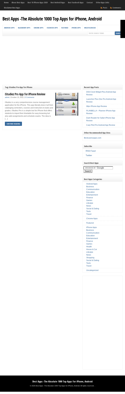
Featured (64, 28)
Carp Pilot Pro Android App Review (100, 125)
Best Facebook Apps (76, 2)
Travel (88, 214)
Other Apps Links (102, 2)
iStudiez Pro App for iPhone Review (25, 94)
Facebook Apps (52, 28)
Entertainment (92, 195)
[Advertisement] (63, 59)
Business (90, 187)
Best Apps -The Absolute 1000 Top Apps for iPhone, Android (52, 19)
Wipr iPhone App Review (96, 106)
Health (89, 247)
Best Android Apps (58, 2)
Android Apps (9, 28)
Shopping (90, 258)
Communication (92, 189)
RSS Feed (91, 151)
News (88, 206)
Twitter (89, 155)
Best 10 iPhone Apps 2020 (38, 2)
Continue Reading (13, 124)
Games (89, 200)
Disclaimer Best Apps (12, 7)
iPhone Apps (76, 28)
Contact (90, 2)
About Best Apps (18, 2)
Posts (105, 7)
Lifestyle (89, 203)
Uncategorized (90, 28)
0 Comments (29, 97)
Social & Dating (92, 209)
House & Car (91, 249)
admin (7, 97)
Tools (88, 211)
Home (6, 2)
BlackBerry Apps (24, 28)
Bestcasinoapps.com (92, 138)
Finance (89, 198)
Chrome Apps (38, 28)
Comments (116, 7)
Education (90, 192)
